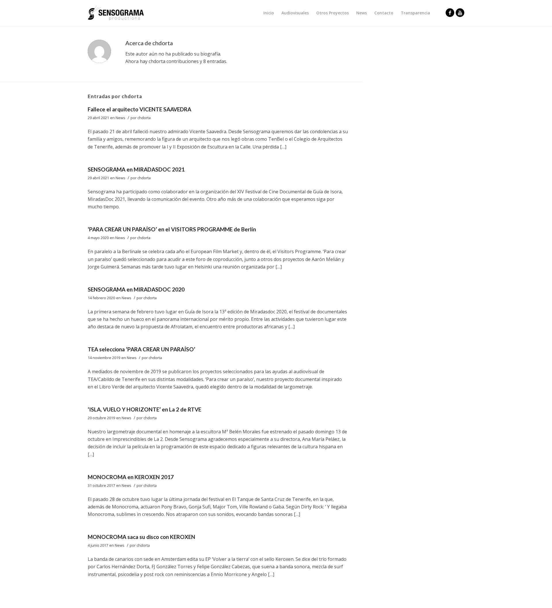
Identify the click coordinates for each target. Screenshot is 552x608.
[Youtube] (460, 12)
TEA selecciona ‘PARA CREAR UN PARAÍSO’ (141, 349)
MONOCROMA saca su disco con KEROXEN (141, 536)
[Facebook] (450, 12)
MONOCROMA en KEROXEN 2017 (131, 477)
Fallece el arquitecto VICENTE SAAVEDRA (139, 109)
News (120, 117)
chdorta (144, 117)
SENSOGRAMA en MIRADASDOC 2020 (136, 289)
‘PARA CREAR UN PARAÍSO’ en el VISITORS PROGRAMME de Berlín (172, 229)
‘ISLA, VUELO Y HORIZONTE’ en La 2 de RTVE (144, 409)
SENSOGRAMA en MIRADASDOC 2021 (136, 169)
